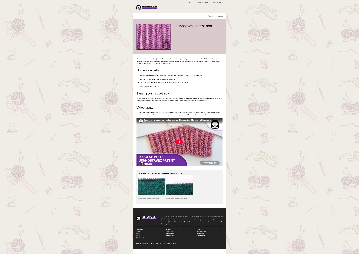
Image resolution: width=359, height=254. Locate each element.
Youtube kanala (217, 114)
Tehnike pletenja (170, 231)
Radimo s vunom (217, 2)
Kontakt (207, 2)
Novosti (200, 2)
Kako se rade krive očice (176, 198)
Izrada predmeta (170, 235)
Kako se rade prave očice (148, 198)
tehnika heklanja (191, 112)
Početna (192, 2)
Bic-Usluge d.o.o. (156, 243)
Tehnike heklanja (201, 231)
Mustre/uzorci (170, 233)
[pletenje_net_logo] (146, 7)
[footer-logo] (146, 218)
